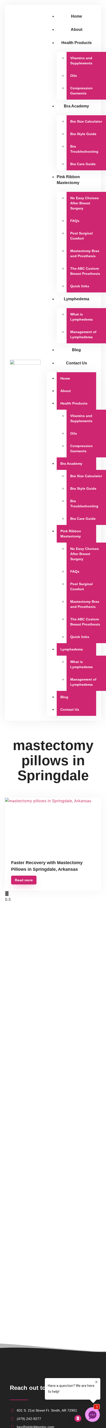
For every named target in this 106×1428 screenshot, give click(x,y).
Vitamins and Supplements (81, 60)
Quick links (79, 286)
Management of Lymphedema (83, 334)
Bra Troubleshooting (84, 148)
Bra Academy (76, 106)
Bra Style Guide (83, 134)
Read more (24, 880)
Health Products (76, 43)
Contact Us (76, 363)
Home (76, 16)
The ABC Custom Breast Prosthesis (85, 271)
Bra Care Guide (83, 164)
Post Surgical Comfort (81, 235)
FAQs (74, 221)
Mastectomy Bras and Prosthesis (84, 253)
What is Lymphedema (81, 316)
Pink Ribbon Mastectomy (68, 180)
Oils (73, 76)
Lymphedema (76, 299)
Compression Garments (81, 90)
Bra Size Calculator (86, 121)
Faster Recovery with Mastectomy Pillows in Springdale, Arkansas (47, 866)
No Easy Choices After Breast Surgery (84, 203)
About (76, 29)
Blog (76, 350)
